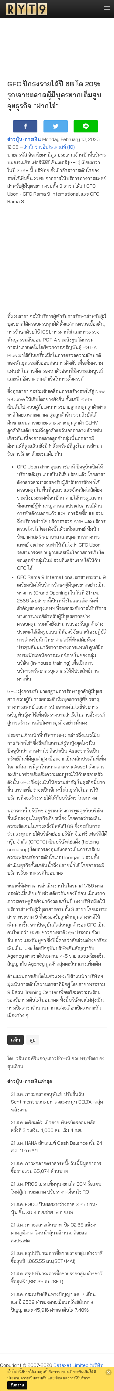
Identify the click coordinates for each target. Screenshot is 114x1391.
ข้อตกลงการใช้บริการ (72, 1377)
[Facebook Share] (25, 126)
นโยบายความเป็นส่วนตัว (27, 1377)
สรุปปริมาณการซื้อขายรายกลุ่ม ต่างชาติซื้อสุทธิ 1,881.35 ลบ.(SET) (56, 1277)
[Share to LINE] (86, 126)
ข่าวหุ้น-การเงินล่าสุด (29, 1081)
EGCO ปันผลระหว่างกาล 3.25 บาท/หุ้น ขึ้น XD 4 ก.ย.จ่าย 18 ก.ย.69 (54, 1208)
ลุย (33, 1040)
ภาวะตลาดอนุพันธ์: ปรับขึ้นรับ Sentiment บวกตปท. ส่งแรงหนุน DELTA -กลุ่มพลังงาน (57, 1102)
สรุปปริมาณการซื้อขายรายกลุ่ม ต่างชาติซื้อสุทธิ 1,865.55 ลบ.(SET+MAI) (56, 1257)
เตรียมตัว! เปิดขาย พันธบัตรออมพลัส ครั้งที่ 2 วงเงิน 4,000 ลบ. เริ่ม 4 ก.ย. (53, 1126)
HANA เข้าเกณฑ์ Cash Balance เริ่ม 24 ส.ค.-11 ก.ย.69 (56, 1147)
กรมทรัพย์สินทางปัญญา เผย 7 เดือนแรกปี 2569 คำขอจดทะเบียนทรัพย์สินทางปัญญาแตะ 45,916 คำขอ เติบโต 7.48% (53, 1302)
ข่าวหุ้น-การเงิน (24, 139)
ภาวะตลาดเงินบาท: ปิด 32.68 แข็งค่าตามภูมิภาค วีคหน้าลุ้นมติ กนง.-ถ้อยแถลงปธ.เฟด (54, 1232)
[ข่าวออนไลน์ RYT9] (24, 9)
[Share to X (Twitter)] (55, 126)
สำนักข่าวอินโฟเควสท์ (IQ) (49, 147)
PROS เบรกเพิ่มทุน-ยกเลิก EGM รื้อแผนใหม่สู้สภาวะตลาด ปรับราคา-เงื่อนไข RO (56, 1188)
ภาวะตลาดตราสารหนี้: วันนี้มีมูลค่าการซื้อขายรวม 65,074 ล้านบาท (56, 1167)
